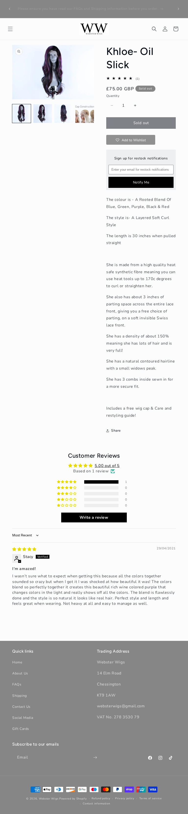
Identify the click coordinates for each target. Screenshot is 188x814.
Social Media (22, 717)
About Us (20, 673)
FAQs (16, 684)
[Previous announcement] (9, 8)
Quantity (112, 96)
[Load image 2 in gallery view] (42, 113)
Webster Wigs (48, 799)
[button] (10, 29)
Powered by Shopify (73, 799)
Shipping (19, 695)
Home (17, 662)
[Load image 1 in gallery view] (21, 113)
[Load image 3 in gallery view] (63, 113)
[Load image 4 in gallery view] (84, 113)
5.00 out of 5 (107, 465)
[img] (24, 549)
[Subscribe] (95, 757)
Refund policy (101, 798)
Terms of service (150, 798)
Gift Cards (20, 728)
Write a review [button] (94, 517)
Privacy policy (124, 798)
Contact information (96, 803)
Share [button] (116, 430)
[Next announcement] (178, 8)
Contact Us (21, 706)
